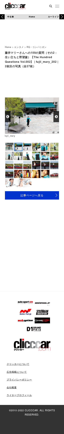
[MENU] (57, 6)
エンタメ (19, 47)
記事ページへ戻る (31, 195)
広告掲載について (17, 371)
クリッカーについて (18, 364)
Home (32, 16)
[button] (61, 17)
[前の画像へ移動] (8, 116)
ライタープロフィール (19, 395)
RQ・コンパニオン (37, 47)
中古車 (10, 16)
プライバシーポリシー (19, 379)
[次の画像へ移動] (56, 116)
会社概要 (12, 387)
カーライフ (53, 16)
